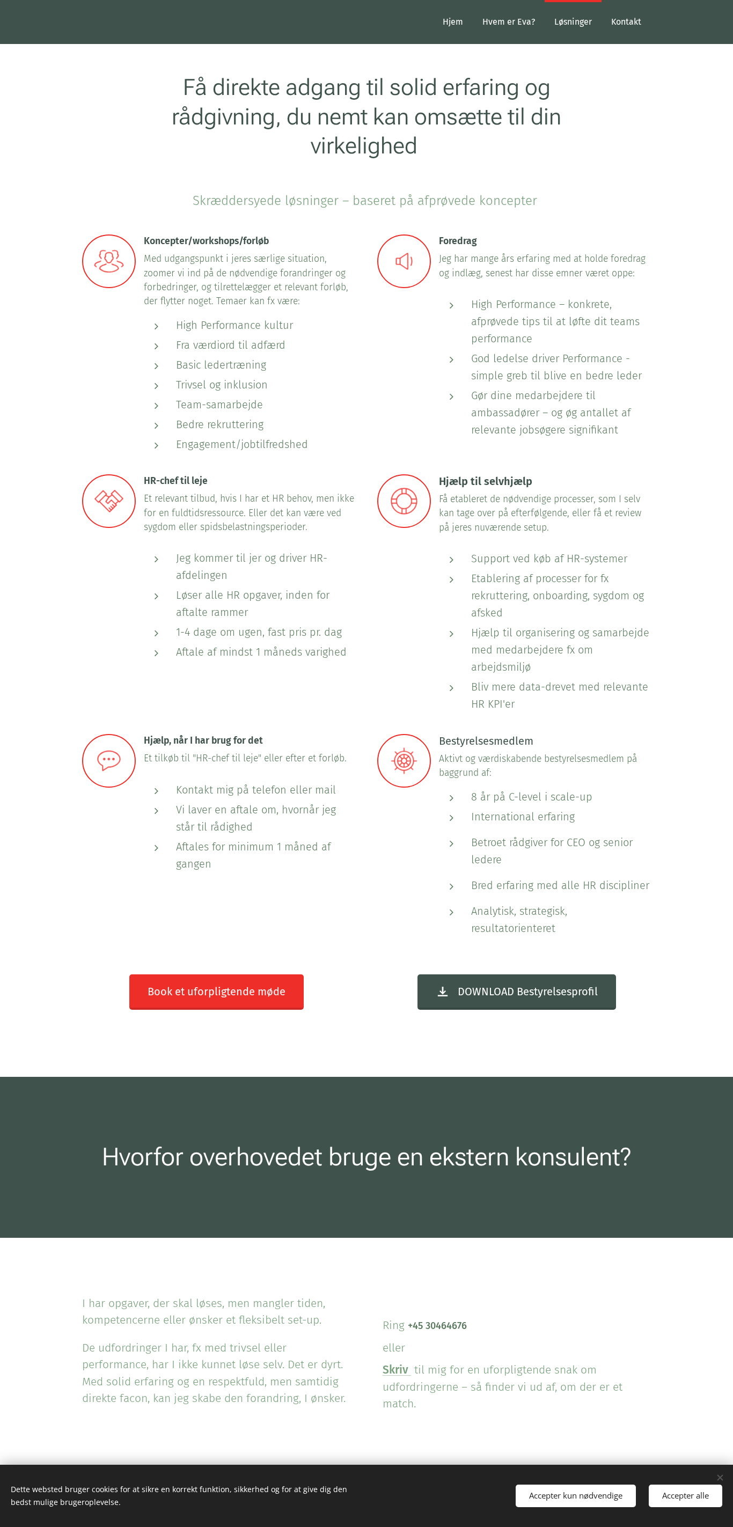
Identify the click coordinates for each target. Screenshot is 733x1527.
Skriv (397, 1370)
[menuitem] (453, 22)
